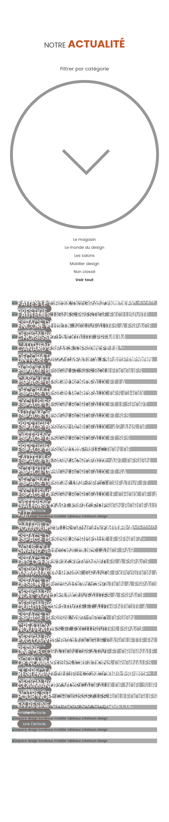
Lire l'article (34, 723)
